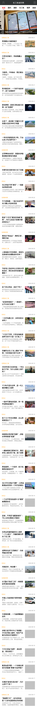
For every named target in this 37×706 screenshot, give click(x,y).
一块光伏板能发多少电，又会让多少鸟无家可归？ (12, 138)
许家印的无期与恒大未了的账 (12, 170)
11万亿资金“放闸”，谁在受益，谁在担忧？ (12, 650)
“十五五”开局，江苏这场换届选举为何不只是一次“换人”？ (12, 335)
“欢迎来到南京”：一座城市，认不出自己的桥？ (12, 303)
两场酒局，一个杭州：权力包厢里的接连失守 (12, 468)
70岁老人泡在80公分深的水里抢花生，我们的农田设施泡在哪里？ (13, 270)
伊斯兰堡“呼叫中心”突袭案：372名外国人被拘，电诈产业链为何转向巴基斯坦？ (12, 632)
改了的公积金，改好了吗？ (12, 287)
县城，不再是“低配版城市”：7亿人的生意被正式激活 (12, 516)
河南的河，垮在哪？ (9, 566)
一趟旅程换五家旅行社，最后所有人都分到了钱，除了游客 (12, 451)
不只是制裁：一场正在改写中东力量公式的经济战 (12, 202)
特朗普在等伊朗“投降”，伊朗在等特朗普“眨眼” (12, 435)
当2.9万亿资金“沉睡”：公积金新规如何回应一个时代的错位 (13, 484)
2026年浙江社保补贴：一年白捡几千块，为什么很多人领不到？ (13, 369)
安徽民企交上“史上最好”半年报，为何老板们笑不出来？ (12, 351)
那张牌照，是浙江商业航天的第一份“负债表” (12, 106)
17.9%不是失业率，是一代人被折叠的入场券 (12, 386)
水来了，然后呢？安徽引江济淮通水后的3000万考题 (12, 122)
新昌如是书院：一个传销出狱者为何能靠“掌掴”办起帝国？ (12, 666)
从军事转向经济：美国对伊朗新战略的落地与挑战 (12, 154)
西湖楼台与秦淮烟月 (9, 41)
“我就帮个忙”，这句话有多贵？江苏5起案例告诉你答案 (12, 698)
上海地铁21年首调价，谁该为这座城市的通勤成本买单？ (13, 253)
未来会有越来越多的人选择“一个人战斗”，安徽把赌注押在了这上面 (12, 534)
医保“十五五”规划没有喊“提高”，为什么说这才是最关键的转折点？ (12, 219)
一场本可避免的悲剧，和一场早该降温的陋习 (12, 402)
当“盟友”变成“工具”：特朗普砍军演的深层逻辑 (12, 582)
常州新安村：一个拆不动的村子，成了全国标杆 (12, 89)
